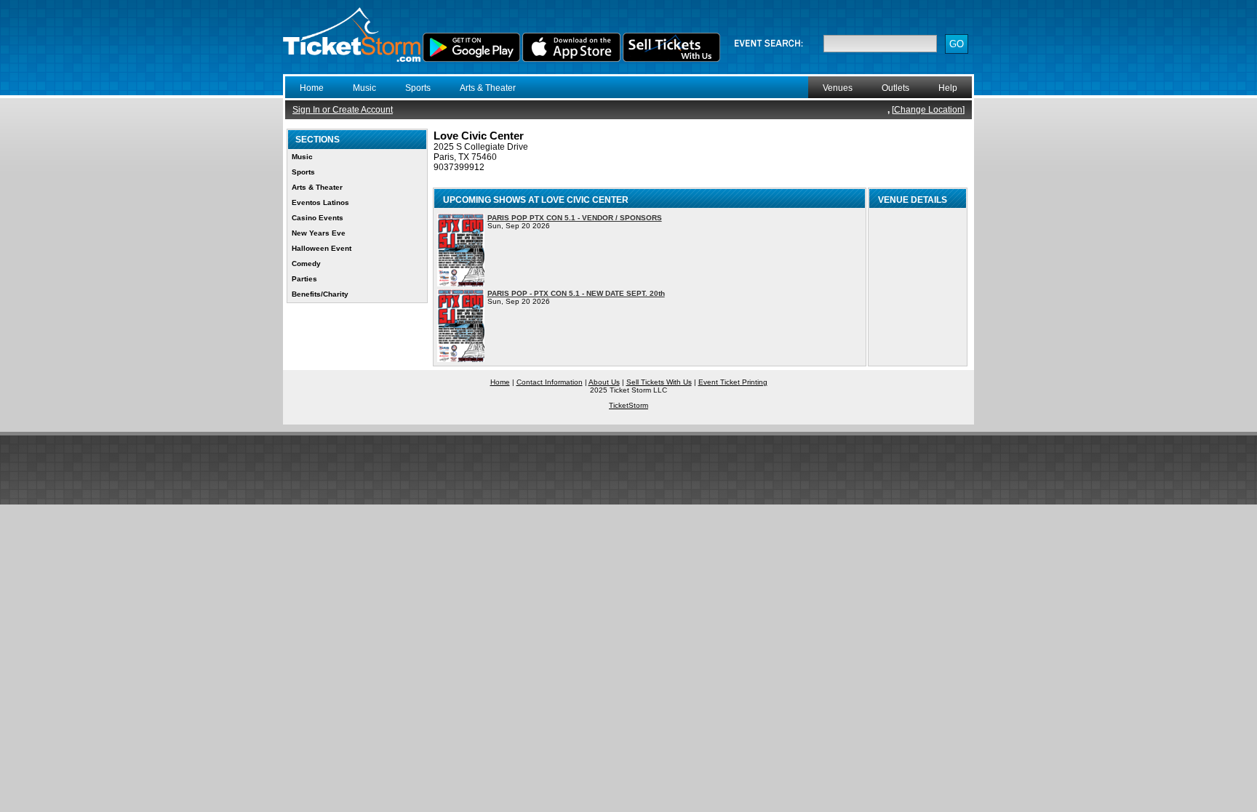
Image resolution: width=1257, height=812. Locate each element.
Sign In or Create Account (342, 110)
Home (312, 88)
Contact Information (549, 382)
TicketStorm (628, 405)
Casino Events (317, 218)
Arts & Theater (488, 88)
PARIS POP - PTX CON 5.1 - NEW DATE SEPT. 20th (576, 293)
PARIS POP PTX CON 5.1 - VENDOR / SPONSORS (574, 218)
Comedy (306, 264)
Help (947, 88)
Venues (838, 88)
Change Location (928, 110)
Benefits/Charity (320, 294)
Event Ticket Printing (732, 382)
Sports (418, 88)
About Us (604, 382)
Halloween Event (321, 248)
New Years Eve (319, 233)
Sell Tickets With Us (659, 382)
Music (364, 88)
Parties (304, 279)
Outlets (895, 88)
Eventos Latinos (320, 202)
